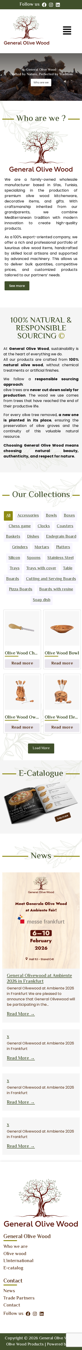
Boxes (69, 516)
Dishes (33, 537)
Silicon (14, 558)
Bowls (51, 516)
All (8, 516)
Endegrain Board (61, 537)
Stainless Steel (60, 558)
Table (67, 568)
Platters (63, 547)
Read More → (21, 1014)
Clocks (44, 526)
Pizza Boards (20, 589)
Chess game (20, 526)
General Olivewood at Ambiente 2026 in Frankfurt (39, 978)
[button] (66, 31)
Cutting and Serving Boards (51, 579)
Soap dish (41, 600)
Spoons (34, 558)
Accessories (28, 516)
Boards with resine (56, 589)
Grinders (20, 547)
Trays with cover (41, 568)
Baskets (13, 537)
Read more (22, 663)
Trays (15, 568)
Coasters (65, 526)
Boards (12, 579)
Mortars (42, 547)
